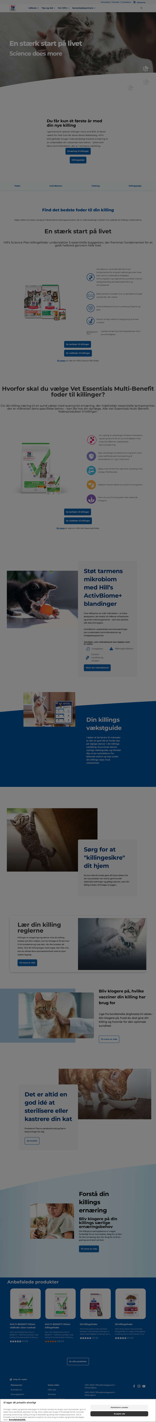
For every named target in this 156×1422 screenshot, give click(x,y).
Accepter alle (119, 1414)
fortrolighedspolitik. (17, 1419)
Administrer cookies (119, 1407)
